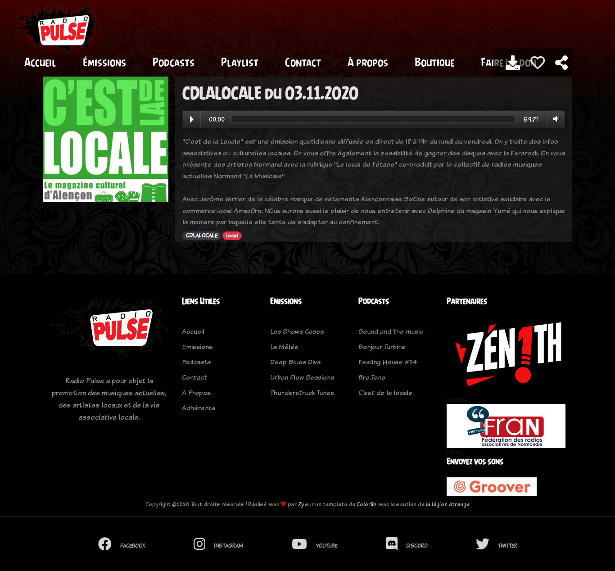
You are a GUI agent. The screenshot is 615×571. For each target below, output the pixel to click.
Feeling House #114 (387, 362)
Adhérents (198, 407)
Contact (303, 62)
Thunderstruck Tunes (302, 392)
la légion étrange (448, 504)
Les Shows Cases (297, 331)
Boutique (434, 62)
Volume (554, 119)
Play (192, 119)
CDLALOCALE (202, 235)
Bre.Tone (371, 377)
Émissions (104, 62)
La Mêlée (284, 346)
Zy (301, 504)
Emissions (197, 346)
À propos (368, 62)
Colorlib (366, 504)
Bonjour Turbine (382, 346)
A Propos (196, 392)
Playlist (239, 62)
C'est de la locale (385, 392)
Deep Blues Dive (295, 362)
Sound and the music (390, 331)
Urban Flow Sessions (302, 377)
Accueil (40, 62)
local (232, 235)
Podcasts (173, 62)
